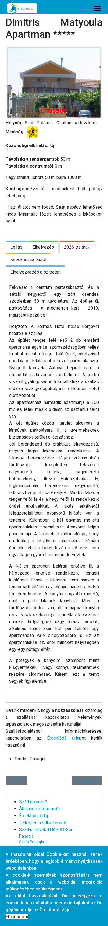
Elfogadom (17, 916)
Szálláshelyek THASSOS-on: (46, 829)
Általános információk (40, 808)
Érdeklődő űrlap (64, 738)
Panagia (26, 836)
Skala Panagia (31, 842)
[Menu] (97, 8)
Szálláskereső (33, 801)
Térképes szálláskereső (42, 822)
